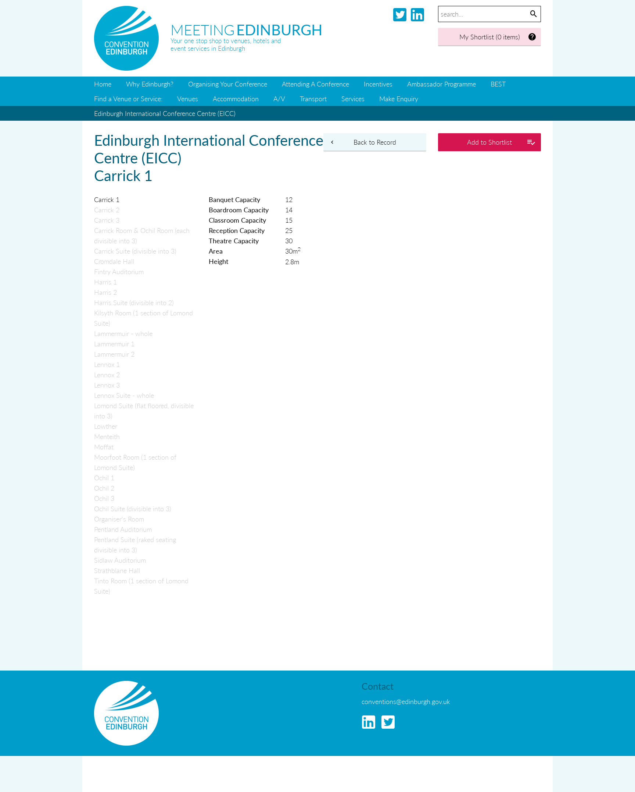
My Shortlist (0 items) (489, 36)
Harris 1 (105, 281)
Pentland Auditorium (123, 529)
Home (102, 83)
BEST (498, 83)
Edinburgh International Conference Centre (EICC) (165, 113)
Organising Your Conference (227, 83)
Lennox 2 (107, 374)
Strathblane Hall (117, 570)
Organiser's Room (119, 518)
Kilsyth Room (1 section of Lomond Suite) (143, 318)
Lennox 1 (107, 364)
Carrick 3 (106, 219)
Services (353, 98)
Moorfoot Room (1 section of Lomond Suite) (135, 462)
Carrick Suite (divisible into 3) (135, 250)
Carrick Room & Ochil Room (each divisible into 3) (142, 235)
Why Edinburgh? (149, 83)
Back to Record (375, 141)
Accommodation (236, 98)
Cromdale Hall (114, 261)
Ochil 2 (104, 487)
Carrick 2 (106, 209)
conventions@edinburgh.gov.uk (406, 701)
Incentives (378, 83)
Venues (187, 98)
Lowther (105, 426)
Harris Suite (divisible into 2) (134, 302)
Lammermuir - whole (123, 333)
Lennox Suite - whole (124, 395)
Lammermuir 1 (114, 343)
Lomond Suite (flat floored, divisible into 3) (144, 410)
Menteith (107, 436)
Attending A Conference (315, 83)
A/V (279, 98)
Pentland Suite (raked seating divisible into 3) (135, 544)
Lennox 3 (107, 384)
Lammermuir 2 (114, 353)
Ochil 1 (104, 477)
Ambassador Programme (441, 83)
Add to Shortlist (489, 141)
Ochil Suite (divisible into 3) (132, 508)
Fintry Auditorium (119, 271)
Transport (313, 98)
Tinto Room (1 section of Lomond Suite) (141, 585)
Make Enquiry (398, 98)
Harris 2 (105, 292)
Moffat (104, 446)
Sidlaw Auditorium (120, 560)
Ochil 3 (104, 498)
